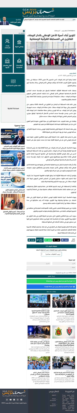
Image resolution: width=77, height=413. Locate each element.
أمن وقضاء (57, 31)
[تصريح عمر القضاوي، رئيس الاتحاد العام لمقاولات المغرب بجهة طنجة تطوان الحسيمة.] (13, 160)
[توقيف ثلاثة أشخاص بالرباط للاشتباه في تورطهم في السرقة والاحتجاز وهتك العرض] (63, 357)
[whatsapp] (7, 399)
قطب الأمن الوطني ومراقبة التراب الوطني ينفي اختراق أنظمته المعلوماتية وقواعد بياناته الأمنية (64, 343)
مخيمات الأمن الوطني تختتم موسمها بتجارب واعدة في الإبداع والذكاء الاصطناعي (39, 374)
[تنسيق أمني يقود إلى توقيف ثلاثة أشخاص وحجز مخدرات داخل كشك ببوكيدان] (39, 326)
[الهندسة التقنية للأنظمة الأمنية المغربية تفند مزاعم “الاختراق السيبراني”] (39, 295)
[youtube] (10, 399)
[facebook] (21, 399)
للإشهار (54, 395)
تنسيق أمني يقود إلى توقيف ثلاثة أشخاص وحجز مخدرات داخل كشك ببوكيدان (39, 343)
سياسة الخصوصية (53, 404)
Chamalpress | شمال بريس (68, 31)
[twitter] (14, 399)
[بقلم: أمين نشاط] (10, 21)
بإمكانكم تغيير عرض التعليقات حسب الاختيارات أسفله (51, 250)
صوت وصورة (19, 125)
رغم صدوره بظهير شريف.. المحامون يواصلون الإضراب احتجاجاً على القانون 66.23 (64, 312)
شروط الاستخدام (53, 399)
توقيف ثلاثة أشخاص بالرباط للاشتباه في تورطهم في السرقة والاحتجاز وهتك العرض (64, 374)
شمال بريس (72, 73)
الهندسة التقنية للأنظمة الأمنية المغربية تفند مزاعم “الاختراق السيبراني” (52, 19)
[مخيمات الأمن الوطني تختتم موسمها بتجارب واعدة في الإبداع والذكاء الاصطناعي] (39, 357)
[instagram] (17, 399)
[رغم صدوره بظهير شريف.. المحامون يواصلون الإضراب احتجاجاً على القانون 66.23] (63, 295)
